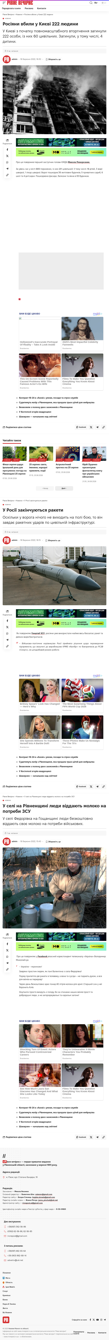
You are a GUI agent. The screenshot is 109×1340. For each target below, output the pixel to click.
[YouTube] (97, 1320)
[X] (93, 1320)
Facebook (42, 956)
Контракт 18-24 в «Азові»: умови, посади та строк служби (48, 398)
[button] (5, 3)
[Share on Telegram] (7, 168)
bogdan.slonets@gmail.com (43, 1197)
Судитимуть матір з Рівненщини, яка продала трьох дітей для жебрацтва (56, 402)
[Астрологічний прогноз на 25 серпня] (68, 454)
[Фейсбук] (90, 1320)
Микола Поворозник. (79, 162)
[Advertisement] (61, 271)
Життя (16, 460)
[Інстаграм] (101, 1320)
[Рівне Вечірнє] (24, 3)
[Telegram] (104, 1320)
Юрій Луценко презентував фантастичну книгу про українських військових (92, 470)
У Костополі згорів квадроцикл (35, 412)
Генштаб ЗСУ (38, 633)
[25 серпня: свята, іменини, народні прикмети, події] (41, 454)
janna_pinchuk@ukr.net (48, 1200)
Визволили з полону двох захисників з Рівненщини (46, 407)
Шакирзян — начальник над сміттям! (38, 417)
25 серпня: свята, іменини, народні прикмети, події (38, 467)
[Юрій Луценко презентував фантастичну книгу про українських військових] (94, 454)
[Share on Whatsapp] (7, 162)
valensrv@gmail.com (43, 1194)
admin (14, 59)
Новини (8, 18)
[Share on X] (7, 156)
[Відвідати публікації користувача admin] (7, 59)
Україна (87, 460)
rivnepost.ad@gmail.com (32, 1203)
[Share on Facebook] (7, 149)
